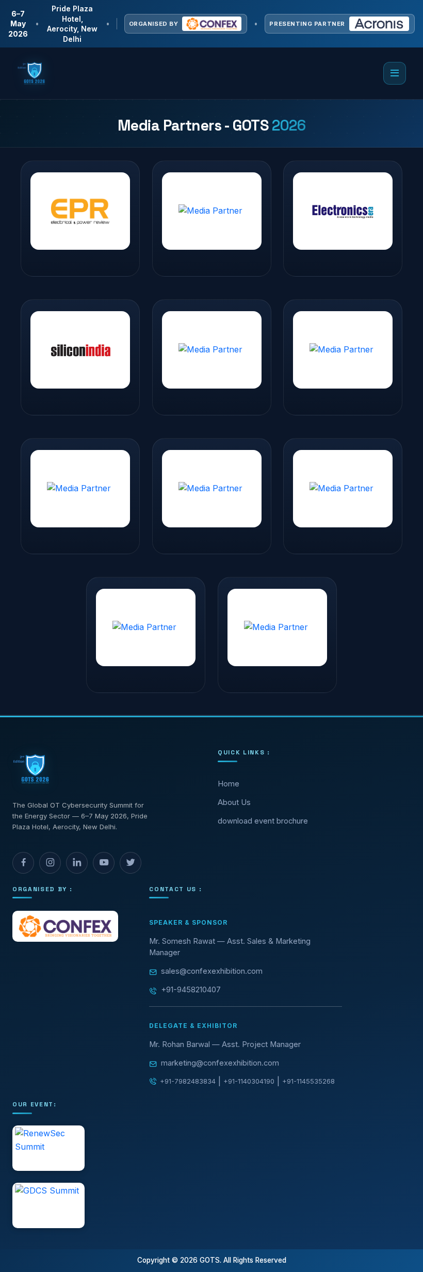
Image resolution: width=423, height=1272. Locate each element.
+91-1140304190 (248, 1081)
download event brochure (263, 821)
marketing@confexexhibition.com (220, 1063)
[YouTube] (104, 863)
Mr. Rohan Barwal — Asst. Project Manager (225, 1044)
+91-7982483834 (188, 1081)
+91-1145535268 (308, 1081)
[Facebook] (23, 863)
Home (228, 783)
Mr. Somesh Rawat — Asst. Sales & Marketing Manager (230, 947)
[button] (394, 73)
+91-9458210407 (191, 989)
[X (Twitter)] (130, 863)
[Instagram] (50, 863)
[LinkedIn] (77, 863)
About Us (234, 802)
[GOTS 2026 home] (32, 73)
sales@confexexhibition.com (212, 971)
